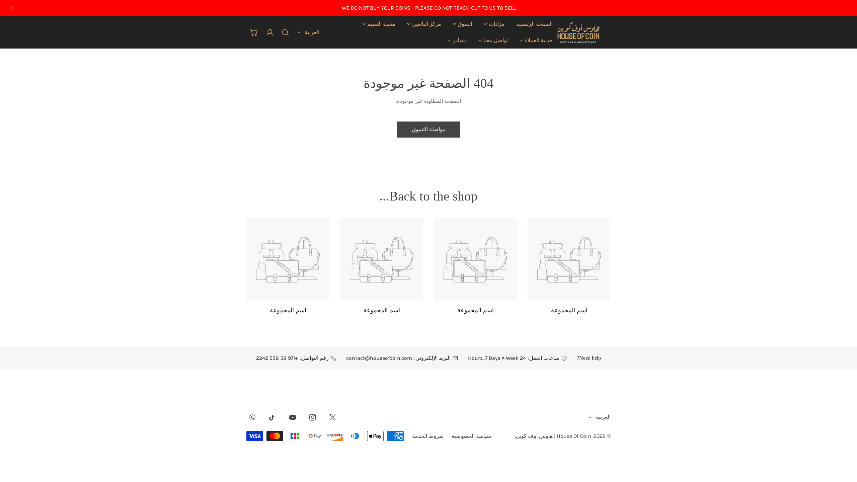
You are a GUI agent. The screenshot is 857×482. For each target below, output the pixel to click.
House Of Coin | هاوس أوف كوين (553, 436)
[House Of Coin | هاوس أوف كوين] (578, 32)
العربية (312, 32)
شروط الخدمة (428, 436)
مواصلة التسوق (429, 129)
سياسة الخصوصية (471, 436)
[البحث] (285, 32)
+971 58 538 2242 (277, 358)
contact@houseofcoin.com (379, 358)
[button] (494, 24)
